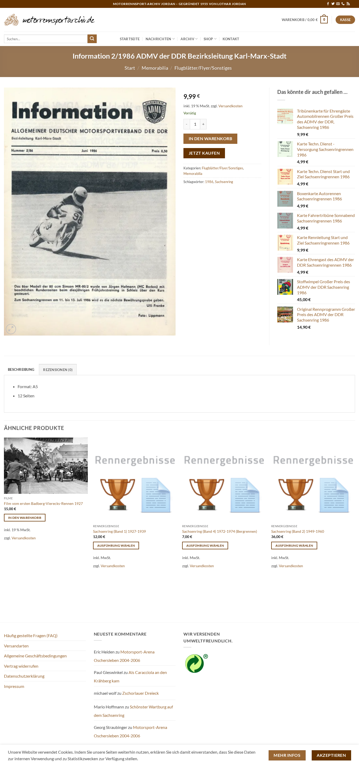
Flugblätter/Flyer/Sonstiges (203, 68)
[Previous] (4, 529)
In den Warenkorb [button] (25, 517)
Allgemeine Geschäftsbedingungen (35, 655)
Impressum (14, 686)
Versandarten (16, 645)
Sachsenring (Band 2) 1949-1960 (297, 531)
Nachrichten (158, 39)
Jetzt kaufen (204, 153)
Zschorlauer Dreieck (140, 693)
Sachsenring (224, 182)
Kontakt (231, 39)
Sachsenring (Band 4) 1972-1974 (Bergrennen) (219, 531)
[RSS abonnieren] (348, 4)
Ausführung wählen (116, 545)
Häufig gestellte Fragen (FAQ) (31, 635)
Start (130, 68)
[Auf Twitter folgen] (333, 4)
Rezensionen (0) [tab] (58, 370)
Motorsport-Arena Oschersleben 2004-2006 (124, 656)
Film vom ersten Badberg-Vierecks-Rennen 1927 (43, 503)
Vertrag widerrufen (21, 665)
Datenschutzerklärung (24, 675)
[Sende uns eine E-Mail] (338, 4)
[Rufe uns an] (343, 4)
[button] (305, 19)
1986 (209, 182)
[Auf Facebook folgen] (328, 4)
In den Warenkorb (210, 138)
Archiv (187, 39)
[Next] (355, 529)
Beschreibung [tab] (21, 369)
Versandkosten (230, 106)
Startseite (130, 39)
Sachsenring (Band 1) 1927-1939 (119, 531)
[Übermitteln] (92, 38)
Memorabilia (155, 68)
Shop (208, 39)
